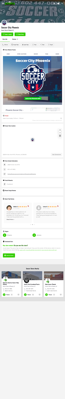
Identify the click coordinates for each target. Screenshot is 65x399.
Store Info (5, 39)
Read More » (10, 219)
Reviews (15, 39)
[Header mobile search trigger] (62, 3)
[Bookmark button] (18, 294)
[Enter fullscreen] (60, 136)
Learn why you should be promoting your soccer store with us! (38, 250)
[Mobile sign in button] (54, 3)
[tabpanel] (17, 212)
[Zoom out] (60, 132)
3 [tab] (34, 224)
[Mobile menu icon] (3, 3)
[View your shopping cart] (58, 3)
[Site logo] (10, 3)
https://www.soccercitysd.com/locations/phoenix (22, 174)
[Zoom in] (60, 130)
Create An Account (9, 255)
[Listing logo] (4, 23)
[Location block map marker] (32, 140)
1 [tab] (31, 224)
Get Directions (56, 154)
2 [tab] (32, 224)
